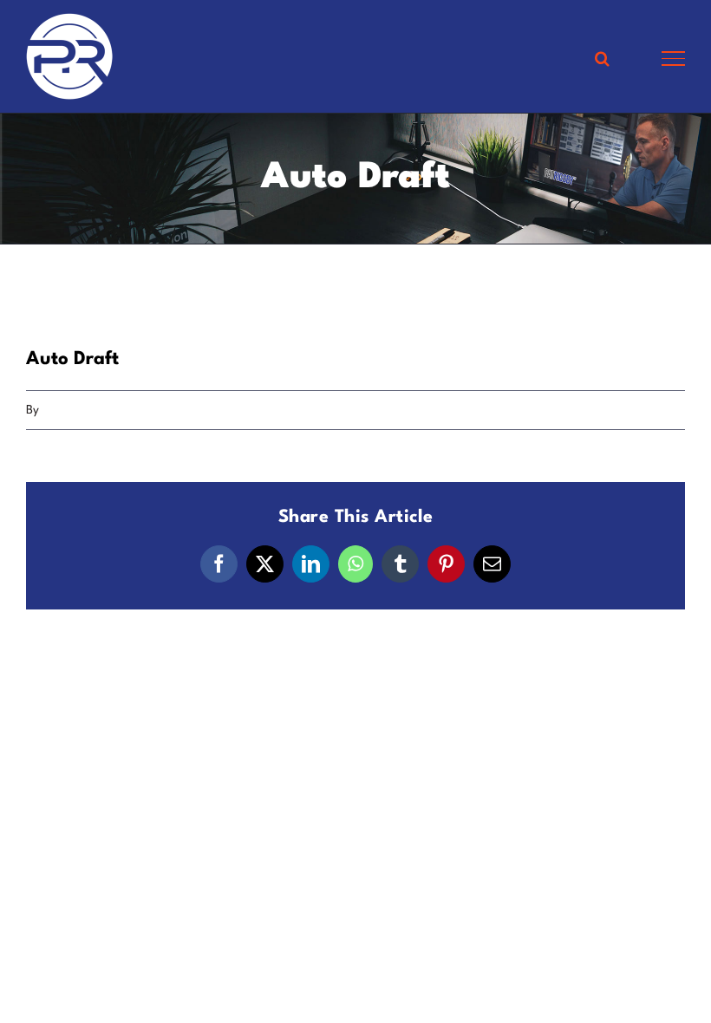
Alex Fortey (72, 410)
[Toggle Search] (602, 58)
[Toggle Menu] (673, 58)
